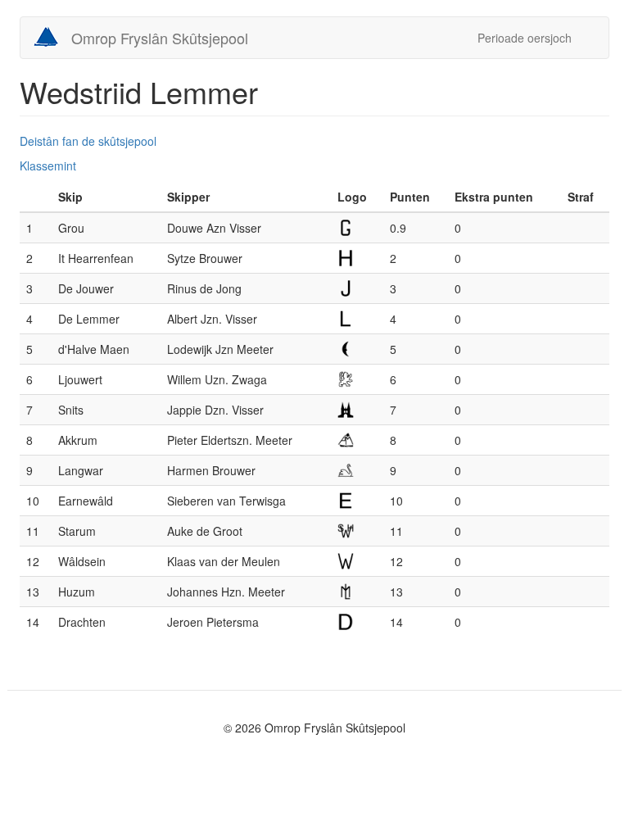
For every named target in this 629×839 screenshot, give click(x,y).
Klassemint (48, 165)
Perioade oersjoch (524, 37)
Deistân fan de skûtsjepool (88, 141)
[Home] (52, 37)
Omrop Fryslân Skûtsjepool (159, 37)
